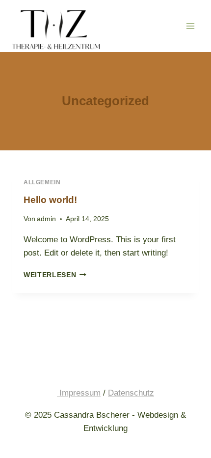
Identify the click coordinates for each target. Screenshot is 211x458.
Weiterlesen (55, 275)
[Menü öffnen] (190, 25)
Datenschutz (131, 393)
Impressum (79, 393)
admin (46, 219)
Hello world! (50, 200)
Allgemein (42, 182)
